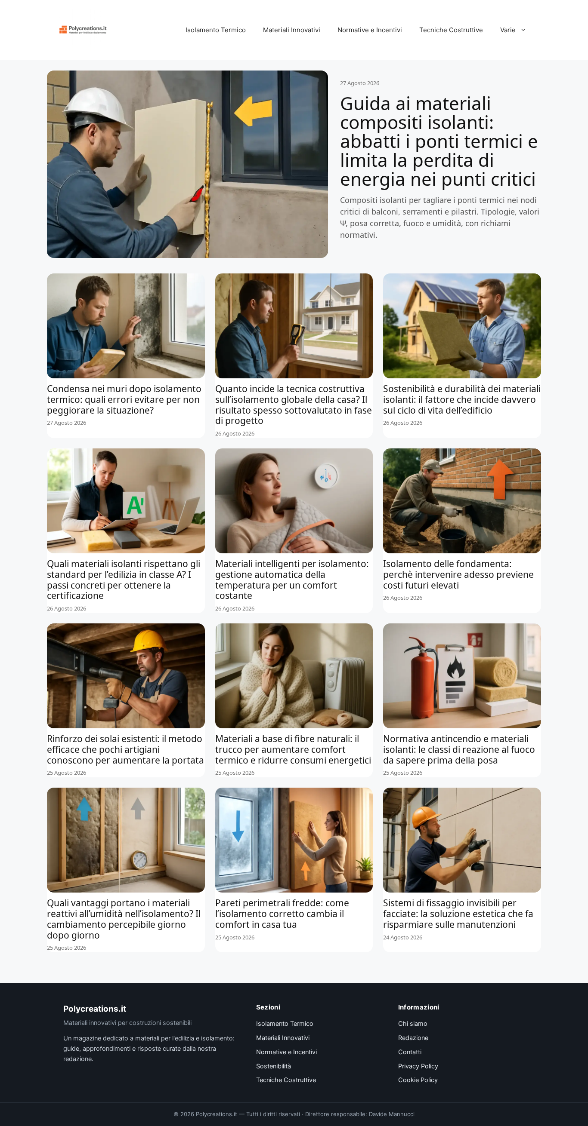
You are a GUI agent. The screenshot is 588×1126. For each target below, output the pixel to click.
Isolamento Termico (216, 30)
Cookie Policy (418, 1080)
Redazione (413, 1038)
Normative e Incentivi (369, 30)
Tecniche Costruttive (451, 30)
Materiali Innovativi (291, 30)
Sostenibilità (273, 1066)
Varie (508, 30)
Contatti (409, 1052)
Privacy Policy (418, 1066)
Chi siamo (412, 1024)
